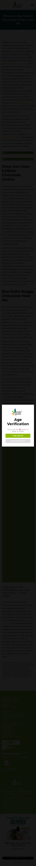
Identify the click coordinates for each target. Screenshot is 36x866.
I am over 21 (18, 436)
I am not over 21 (18, 441)
